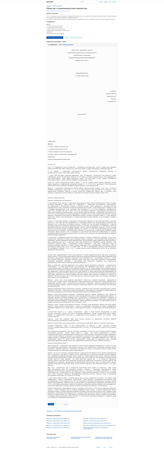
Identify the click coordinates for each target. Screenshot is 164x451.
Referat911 (55, 447)
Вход (101, 1)
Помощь (105, 1)
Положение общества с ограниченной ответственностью (80, 438)
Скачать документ (68, 44)
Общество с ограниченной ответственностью (58, 418)
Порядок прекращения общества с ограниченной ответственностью (95, 428)
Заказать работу (113, 1)
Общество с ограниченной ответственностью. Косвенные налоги (99, 425)
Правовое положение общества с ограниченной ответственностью (103, 438)
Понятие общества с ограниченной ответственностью (97, 423)
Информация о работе (64, 411)
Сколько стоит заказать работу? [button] (73, 37)
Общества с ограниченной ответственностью (58, 423)
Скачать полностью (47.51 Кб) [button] (54, 37)
